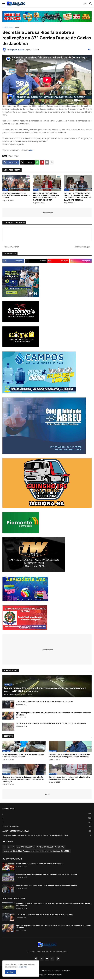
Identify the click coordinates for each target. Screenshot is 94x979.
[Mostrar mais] (52, 162)
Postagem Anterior (11, 247)
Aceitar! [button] (10, 972)
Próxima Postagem (82, 247)
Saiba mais (22, 967)
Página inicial (7, 27)
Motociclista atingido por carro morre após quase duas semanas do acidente (23, 755)
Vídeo (16, 156)
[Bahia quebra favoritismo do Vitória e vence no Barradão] (8, 866)
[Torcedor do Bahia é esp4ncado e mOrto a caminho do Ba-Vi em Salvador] (8, 877)
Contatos (66, 970)
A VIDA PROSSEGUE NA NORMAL (47, 831)
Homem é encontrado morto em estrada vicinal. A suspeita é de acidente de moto (69, 778)
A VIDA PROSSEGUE (47, 827)
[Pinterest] (42, 162)
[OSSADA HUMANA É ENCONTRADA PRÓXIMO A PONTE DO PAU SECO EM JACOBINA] (8, 727)
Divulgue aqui (47, 649)
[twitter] (42, 959)
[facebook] (36, 959)
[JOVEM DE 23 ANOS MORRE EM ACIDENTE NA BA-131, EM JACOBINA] (8, 704)
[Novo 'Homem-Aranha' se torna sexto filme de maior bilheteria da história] (8, 889)
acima (47, 794)
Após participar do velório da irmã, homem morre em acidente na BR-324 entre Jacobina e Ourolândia (53, 714)
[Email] (47, 162)
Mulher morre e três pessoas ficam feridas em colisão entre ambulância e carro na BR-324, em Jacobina (54, 904)
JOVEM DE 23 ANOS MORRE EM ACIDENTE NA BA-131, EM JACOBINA (44, 702)
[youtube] (47, 959)
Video (17, 27)
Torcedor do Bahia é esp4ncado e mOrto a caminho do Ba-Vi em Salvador (46, 874)
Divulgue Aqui (47, 212)
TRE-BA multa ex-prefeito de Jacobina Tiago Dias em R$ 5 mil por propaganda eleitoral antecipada (69, 755)
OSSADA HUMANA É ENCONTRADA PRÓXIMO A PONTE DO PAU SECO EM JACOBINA (51, 724)
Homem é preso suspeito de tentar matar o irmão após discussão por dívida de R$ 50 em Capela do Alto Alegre (23, 779)
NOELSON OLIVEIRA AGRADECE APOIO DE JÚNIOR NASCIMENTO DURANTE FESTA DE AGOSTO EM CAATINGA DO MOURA (77, 196)
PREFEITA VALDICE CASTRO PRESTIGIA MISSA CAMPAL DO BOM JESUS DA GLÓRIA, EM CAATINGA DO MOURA (46, 196)
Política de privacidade (51, 970)
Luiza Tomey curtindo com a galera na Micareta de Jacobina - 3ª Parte (16, 195)
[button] (3, 4)
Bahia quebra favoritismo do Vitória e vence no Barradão (39, 863)
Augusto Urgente (55, 975)
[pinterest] (58, 959)
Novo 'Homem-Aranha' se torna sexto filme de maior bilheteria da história (46, 886)
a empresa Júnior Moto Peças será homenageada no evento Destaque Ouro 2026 (47, 835)
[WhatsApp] (37, 162)
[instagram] (52, 959)
